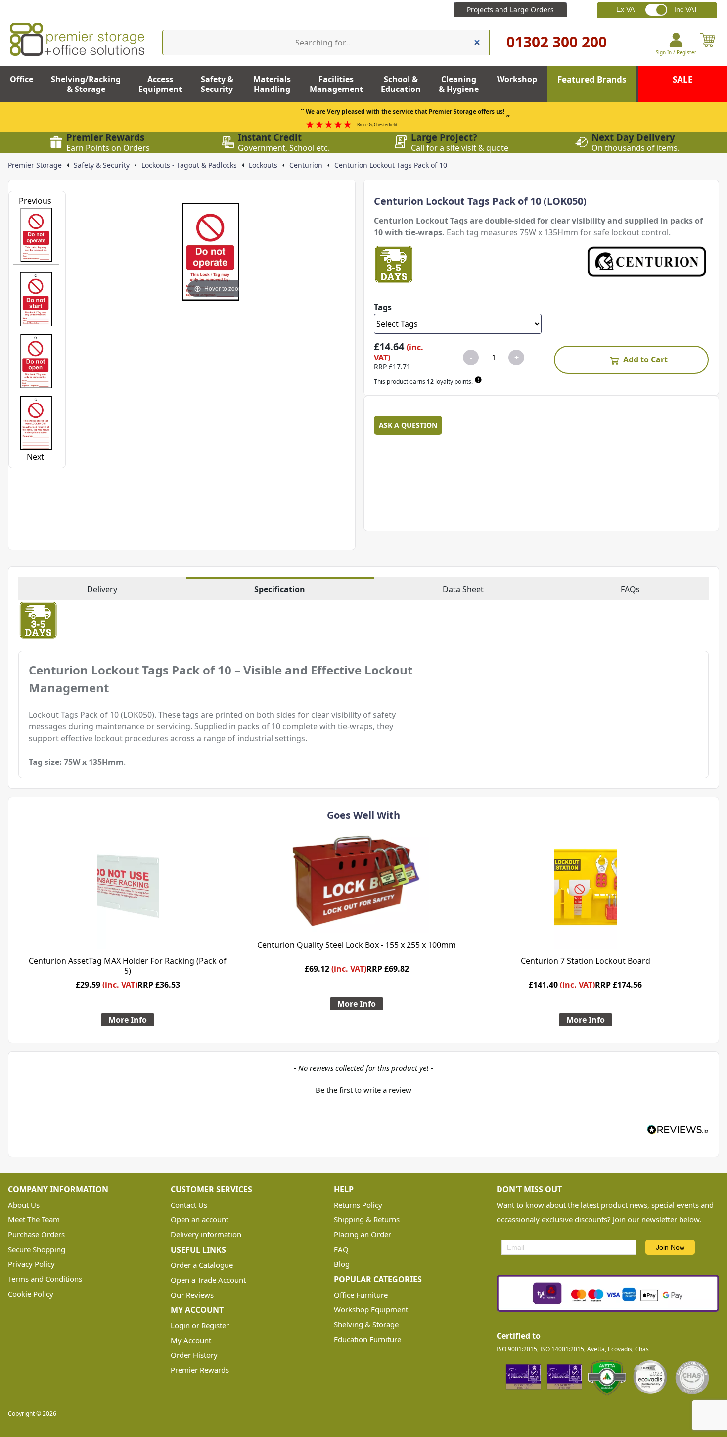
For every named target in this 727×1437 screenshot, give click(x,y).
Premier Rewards (200, 1370)
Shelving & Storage (366, 1324)
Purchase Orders (36, 1234)
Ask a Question (408, 425)
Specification (279, 589)
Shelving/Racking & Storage (86, 84)
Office (21, 79)
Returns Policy (358, 1205)
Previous (35, 200)
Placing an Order (362, 1234)
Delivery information (206, 1234)
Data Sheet (463, 589)
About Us (24, 1205)
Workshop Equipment (371, 1309)
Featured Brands (591, 79)
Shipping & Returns (367, 1219)
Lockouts (263, 165)
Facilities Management (336, 84)
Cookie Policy (30, 1294)
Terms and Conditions (45, 1279)
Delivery (102, 589)
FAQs (630, 589)
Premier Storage (35, 165)
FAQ (341, 1249)
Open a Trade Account (208, 1280)
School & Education (401, 84)
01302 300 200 (556, 42)
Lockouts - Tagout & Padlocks (189, 165)
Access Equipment (160, 84)
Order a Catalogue (202, 1265)
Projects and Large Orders (510, 9)
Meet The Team (34, 1219)
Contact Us (189, 1205)
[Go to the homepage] (77, 39)
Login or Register (200, 1325)
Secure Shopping (36, 1249)
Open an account (199, 1219)
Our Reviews (192, 1295)
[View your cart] (707, 44)
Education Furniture (367, 1339)
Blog (342, 1264)
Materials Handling (272, 84)
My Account (191, 1340)
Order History (194, 1355)
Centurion (305, 165)
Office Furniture (361, 1295)
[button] (363, 1088)
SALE (683, 79)
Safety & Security (217, 84)
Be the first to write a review (363, 1090)
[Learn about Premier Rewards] (479, 380)
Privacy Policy (31, 1264)
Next (35, 457)
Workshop (517, 79)
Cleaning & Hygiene (459, 84)
